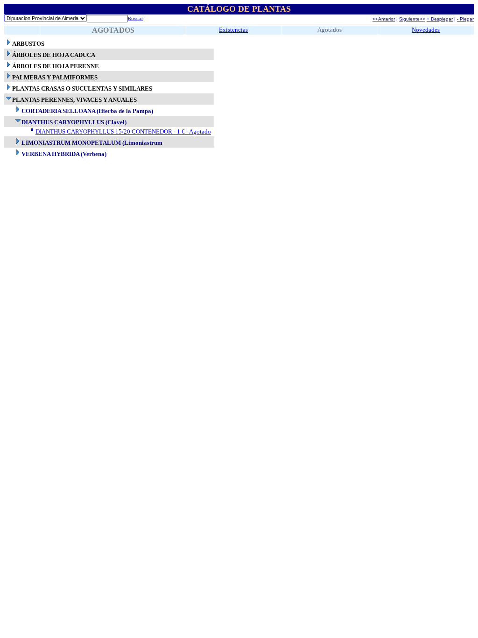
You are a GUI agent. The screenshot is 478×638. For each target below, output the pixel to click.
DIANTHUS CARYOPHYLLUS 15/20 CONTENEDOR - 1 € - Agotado (123, 131)
